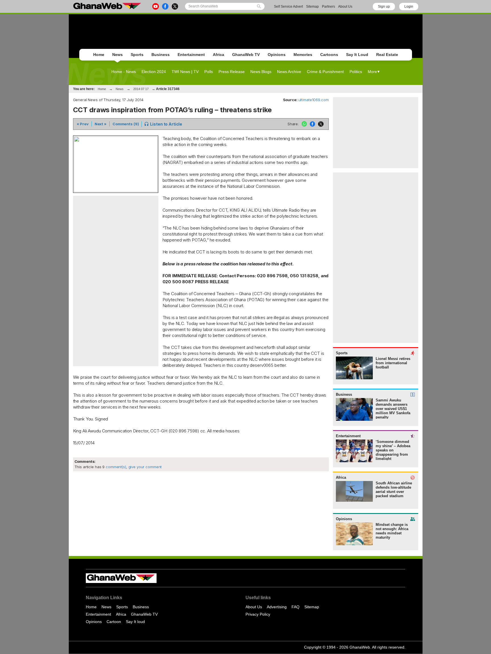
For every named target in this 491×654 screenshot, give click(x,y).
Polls (208, 71)
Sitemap (312, 7)
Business (160, 54)
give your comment (145, 467)
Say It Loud (357, 54)
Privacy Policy (258, 614)
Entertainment (191, 54)
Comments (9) (126, 124)
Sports (137, 54)
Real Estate (387, 54)
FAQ (295, 607)
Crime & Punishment (325, 71)
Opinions (277, 54)
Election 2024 (154, 71)
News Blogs (260, 71)
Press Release (232, 71)
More (372, 71)
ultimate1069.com (313, 99)
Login (408, 7)
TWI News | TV (185, 71)
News (117, 54)
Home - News (123, 71)
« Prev (83, 124)
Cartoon (114, 621)
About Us (345, 7)
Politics (355, 71)
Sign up (384, 7)
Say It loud (135, 621)
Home (98, 54)
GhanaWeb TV (246, 54)
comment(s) (115, 467)
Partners (328, 7)
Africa (218, 54)
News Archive (289, 71)
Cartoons (329, 54)
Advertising (277, 607)
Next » (101, 124)
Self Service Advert (288, 7)
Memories (303, 54)
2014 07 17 (141, 89)
